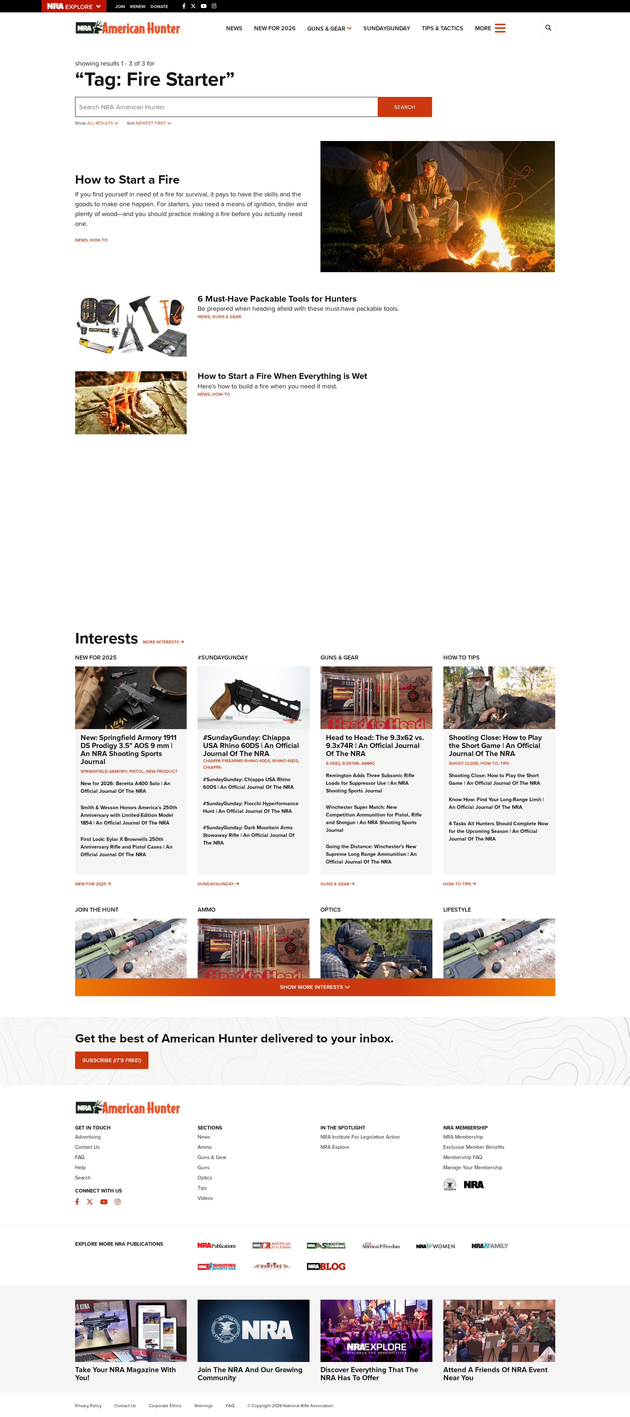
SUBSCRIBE (111, 1060)
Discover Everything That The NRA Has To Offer (369, 1373)
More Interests (161, 642)
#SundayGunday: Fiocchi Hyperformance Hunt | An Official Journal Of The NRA (251, 807)
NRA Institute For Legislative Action (360, 1136)
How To (489, 763)
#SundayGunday (223, 657)
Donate (159, 6)
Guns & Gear (326, 28)
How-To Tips (461, 657)
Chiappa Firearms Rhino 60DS (236, 761)
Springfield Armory (104, 771)
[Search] (548, 28)
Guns (204, 1167)
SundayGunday (386, 28)
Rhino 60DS (285, 761)
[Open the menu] (500, 27)
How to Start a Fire (127, 179)
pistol (136, 771)
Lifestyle (457, 909)
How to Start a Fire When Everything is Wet (282, 375)
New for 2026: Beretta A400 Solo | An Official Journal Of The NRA (125, 787)
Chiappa (212, 767)
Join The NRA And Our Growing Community (250, 1373)
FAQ (80, 1157)
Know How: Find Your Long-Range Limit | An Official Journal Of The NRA (496, 803)
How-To (99, 240)
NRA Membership (463, 1136)
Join (120, 6)
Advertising (88, 1136)
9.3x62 (333, 763)
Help (80, 1167)
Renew (137, 6)
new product (162, 771)
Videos (205, 1198)
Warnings (203, 1405)
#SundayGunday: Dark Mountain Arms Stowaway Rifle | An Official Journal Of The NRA (249, 835)
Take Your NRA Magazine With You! (125, 1373)
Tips (504, 763)
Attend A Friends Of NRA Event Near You (495, 1373)
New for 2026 (275, 28)
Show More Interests (354, 987)
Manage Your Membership (472, 1167)
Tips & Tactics (442, 28)
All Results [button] (100, 123)
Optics (330, 909)
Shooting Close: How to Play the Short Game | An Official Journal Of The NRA (495, 745)
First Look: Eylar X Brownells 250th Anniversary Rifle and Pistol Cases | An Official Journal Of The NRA (126, 846)
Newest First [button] (151, 123)
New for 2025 (90, 884)
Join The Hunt (96, 909)
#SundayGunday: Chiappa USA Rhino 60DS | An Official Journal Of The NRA (251, 745)
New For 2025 (96, 657)
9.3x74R (350, 763)
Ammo (368, 763)
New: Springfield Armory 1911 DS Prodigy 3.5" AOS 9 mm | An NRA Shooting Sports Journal (128, 749)
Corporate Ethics (165, 1405)
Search (404, 107)
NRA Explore (334, 1147)
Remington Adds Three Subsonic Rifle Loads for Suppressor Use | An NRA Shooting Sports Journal (370, 783)
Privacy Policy (88, 1405)
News (234, 28)
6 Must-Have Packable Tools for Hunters (277, 298)
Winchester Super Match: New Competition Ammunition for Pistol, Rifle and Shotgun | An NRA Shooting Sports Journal (374, 818)
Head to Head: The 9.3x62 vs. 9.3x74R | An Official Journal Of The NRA (375, 745)
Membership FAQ (462, 1157)
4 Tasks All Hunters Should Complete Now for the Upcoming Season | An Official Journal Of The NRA (498, 831)
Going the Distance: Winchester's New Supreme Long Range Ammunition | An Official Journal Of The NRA (371, 854)
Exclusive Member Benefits (474, 1147)
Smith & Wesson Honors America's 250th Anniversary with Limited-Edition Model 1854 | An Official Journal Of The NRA (129, 815)
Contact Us (87, 1147)
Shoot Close (463, 763)
